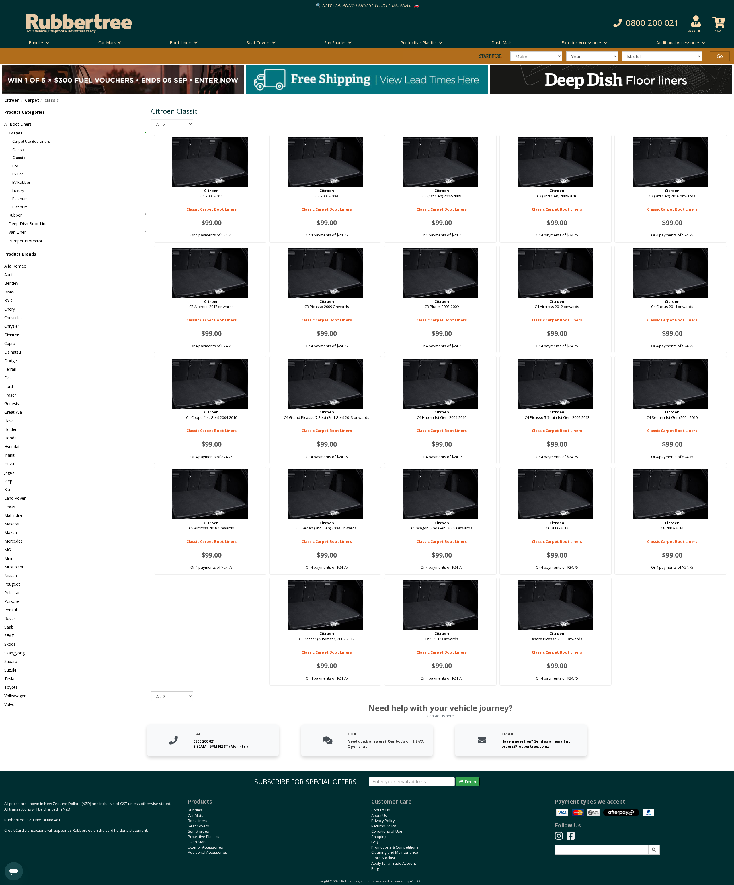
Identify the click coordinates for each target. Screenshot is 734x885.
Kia (7, 489)
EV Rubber (21, 182)
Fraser (10, 395)
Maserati (12, 524)
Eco (15, 165)
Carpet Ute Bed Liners (31, 141)
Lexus (9, 506)
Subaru (10, 661)
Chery (9, 309)
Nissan (10, 575)
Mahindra (13, 515)
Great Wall (14, 412)
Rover (9, 618)
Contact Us (380, 810)
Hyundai (11, 446)
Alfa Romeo (15, 266)
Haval (9, 420)
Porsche (11, 601)
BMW (9, 292)
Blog (375, 868)
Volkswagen (15, 695)
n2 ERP (415, 881)
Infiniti (9, 455)
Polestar (12, 592)
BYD (8, 300)
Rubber (15, 215)
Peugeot (12, 584)
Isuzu (9, 463)
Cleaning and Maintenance (394, 852)
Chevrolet (13, 317)
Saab (8, 627)
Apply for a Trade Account (393, 863)
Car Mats (195, 815)
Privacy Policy (383, 820)
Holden (10, 429)
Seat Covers (198, 826)
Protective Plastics (203, 836)
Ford (8, 386)
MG (7, 549)
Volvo (9, 704)
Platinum (20, 198)
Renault (11, 610)
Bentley (11, 283)
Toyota (11, 687)
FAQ (374, 841)
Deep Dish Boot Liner (29, 223)
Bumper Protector (25, 241)
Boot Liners (197, 820)
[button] (543, 23)
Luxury (18, 190)
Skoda (10, 644)
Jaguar (10, 472)
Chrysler (11, 326)
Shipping (378, 836)
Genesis (11, 403)
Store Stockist (383, 857)
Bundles (195, 810)
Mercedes (13, 541)
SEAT (9, 635)
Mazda (10, 532)
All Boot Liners (18, 124)
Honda (10, 438)
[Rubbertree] (168, 23)
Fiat (7, 377)
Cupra (9, 343)
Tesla (9, 678)
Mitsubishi (13, 567)
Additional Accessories (207, 852)
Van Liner (17, 232)
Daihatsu (12, 352)
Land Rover (15, 498)
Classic (18, 149)
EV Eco (18, 173)
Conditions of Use (386, 831)
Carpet (32, 100)
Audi (8, 274)
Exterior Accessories (205, 847)
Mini (8, 558)
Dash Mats (502, 42)
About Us (379, 815)
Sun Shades (198, 831)
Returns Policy (383, 826)
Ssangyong (14, 653)
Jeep (8, 481)
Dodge (10, 360)
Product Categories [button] (24, 112)
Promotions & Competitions (395, 847)
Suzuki (10, 670)
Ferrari (10, 369)
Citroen (11, 100)
